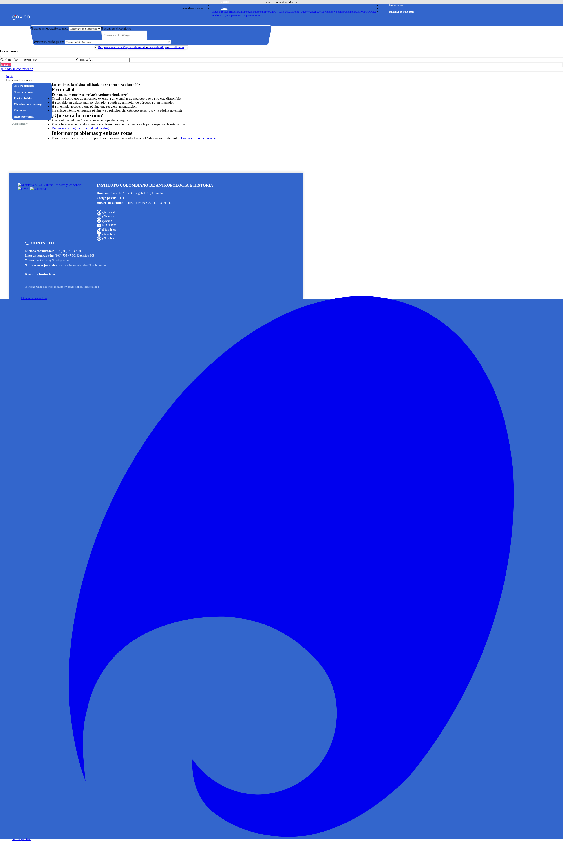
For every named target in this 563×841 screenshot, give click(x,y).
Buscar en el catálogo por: (49, 28)
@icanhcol (108, 234)
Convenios (20, 110)
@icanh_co (109, 229)
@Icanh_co (109, 216)
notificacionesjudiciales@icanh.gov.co (82, 265)
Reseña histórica (23, 98)
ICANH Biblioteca (159, 8)
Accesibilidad (90, 286)
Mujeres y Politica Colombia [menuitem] (340, 11)
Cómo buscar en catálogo (28, 104)
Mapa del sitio (44, 286)
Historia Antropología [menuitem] (240, 11)
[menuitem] (220, 11)
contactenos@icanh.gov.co (52, 260)
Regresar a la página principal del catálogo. (81, 128)
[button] (222, 1)
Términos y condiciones (67, 286)
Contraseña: (84, 59)
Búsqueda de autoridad (135, 47)
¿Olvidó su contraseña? (16, 69)
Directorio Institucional (40, 274)
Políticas (30, 286)
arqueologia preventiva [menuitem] (264, 11)
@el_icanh (108, 212)
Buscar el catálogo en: (48, 42)
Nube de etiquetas (160, 47)
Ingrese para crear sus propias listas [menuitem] (241, 15)
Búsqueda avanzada (110, 47)
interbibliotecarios (24, 116)
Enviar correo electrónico (198, 138)
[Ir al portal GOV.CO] (21, 16)
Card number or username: (18, 59)
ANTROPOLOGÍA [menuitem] (365, 11)
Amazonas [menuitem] (318, 11)
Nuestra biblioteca (24, 85)
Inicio (9, 76)
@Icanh (107, 221)
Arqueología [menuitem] (306, 11)
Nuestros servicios (24, 92)
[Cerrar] (0, 56)
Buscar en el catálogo (116, 28)
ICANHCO (109, 225)
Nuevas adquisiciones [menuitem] (288, 11)
